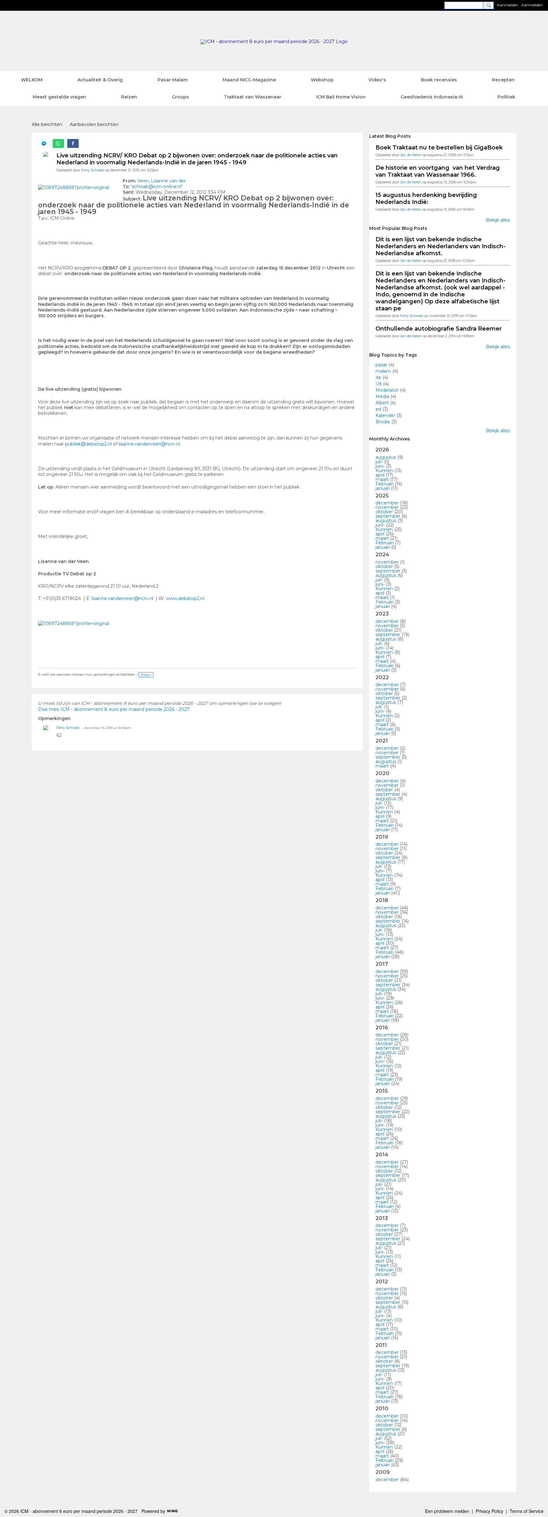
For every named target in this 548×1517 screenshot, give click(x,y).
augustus (385, 457)
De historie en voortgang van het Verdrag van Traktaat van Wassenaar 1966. (437, 171)
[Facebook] (73, 143)
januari (382, 488)
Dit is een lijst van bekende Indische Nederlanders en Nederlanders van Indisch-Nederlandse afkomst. (440, 246)
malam (383, 371)
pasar (381, 365)
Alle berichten (47, 124)
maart (382, 479)
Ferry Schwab (92, 170)
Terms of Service (527, 1511)
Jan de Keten (410, 155)
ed (378, 409)
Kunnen (384, 470)
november (387, 507)
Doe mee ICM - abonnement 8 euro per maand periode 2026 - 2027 (114, 709)
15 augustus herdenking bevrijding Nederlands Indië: (426, 198)
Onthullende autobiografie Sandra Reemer (438, 328)
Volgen (146, 675)
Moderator (387, 390)
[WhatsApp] (58, 143)
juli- (379, 462)
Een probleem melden (447, 1511)
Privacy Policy (489, 1511)
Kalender (385, 415)
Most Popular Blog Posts (398, 228)
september (387, 516)
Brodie (382, 422)
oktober (384, 512)
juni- (380, 466)
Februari (384, 484)
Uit (378, 384)
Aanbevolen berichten (94, 124)
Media (382, 396)
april (379, 475)
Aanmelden (507, 5)
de (378, 377)
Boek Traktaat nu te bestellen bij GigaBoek (439, 147)
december (387, 503)
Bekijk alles (498, 220)
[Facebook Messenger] (43, 143)
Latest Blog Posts (390, 136)
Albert (382, 403)
